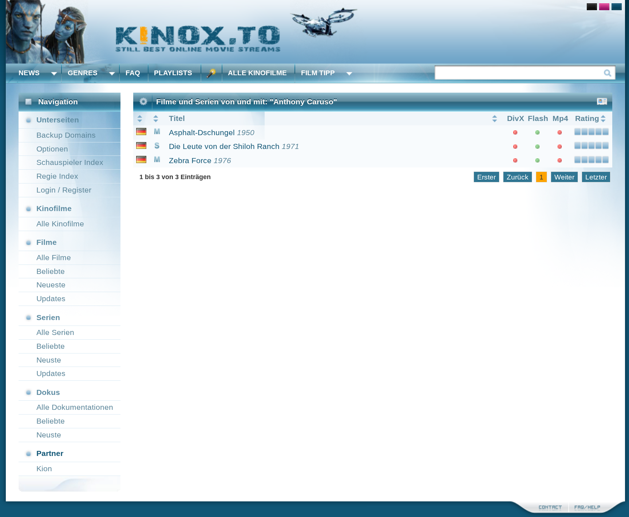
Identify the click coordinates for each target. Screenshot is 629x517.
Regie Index (57, 176)
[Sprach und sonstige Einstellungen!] (211, 73)
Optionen (52, 149)
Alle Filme (53, 257)
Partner (49, 453)
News (29, 73)
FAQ (133, 73)
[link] (315, 32)
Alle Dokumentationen (74, 407)
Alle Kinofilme (257, 73)
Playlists (173, 73)
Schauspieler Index (69, 162)
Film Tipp (318, 73)
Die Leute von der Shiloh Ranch (224, 146)
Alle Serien (55, 332)
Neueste (51, 284)
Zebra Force (190, 160)
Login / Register (63, 190)
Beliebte (50, 271)
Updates (51, 298)
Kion (44, 468)
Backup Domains (66, 135)
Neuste (48, 360)
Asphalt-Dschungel (202, 132)
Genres (83, 73)
